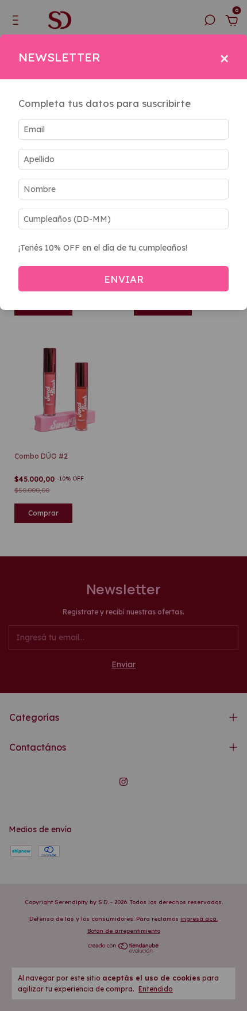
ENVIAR (124, 279)
